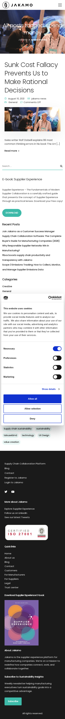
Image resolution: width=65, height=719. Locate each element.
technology (28, 435)
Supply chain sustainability (18, 428)
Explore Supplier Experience (20, 508)
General (12, 102)
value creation (11, 442)
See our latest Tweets (17, 517)
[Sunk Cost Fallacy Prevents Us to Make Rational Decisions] (32, 121)
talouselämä (10, 435)
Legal (7, 583)
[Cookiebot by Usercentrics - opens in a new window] (48, 298)
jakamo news (38, 98)
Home (8, 553)
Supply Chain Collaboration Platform (25, 463)
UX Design (44, 435)
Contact (9, 473)
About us (10, 557)
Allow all (32, 398)
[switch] (57, 358)
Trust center (11, 587)
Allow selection (32, 408)
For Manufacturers (15, 574)
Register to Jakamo (16, 477)
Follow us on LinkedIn (16, 513)
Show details (49, 389)
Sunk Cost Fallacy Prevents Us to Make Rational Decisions (31, 77)
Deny (32, 418)
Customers (11, 570)
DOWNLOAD (12, 212)
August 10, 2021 (16, 98)
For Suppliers (12, 579)
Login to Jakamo (14, 482)
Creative (7, 286)
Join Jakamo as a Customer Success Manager (28, 231)
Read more (11, 151)
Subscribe (13, 701)
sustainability (43, 428)
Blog (7, 468)
